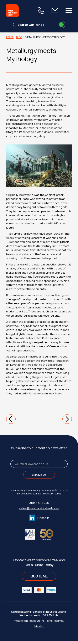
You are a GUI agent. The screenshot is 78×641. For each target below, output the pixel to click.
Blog (19, 37)
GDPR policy (54, 493)
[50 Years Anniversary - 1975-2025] (46, 534)
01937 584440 (39, 503)
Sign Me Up (39, 475)
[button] (11, 419)
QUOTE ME (39, 576)
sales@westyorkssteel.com (39, 508)
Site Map (39, 626)
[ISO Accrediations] (32, 534)
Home (10, 37)
